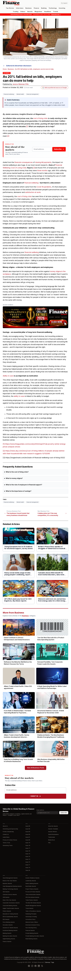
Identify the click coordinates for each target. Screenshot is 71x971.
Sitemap (47, 962)
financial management (32, 94)
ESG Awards (6, 919)
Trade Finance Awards (32, 900)
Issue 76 (28, 851)
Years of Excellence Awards (33, 911)
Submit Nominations (53, 834)
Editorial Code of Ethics (32, 922)
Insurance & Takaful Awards (10, 927)
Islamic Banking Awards (32, 883)
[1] (27, 126)
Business (28, 8)
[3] (34, 168)
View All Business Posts (35, 768)
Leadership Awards (31, 880)
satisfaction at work (33, 192)
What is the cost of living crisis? (17, 472)
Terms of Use (6, 842)
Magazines (38, 11)
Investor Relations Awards (32, 878)
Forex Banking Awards (9, 922)
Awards (30, 11)
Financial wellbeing (9, 94)
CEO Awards (6, 891)
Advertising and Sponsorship (10, 829)
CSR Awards (6, 897)
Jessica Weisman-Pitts (20, 84)
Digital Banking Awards (9, 938)
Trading (15, 11)
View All (28, 870)
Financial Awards (30, 930)
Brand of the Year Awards (10, 880)
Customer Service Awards (10, 894)
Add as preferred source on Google (56, 87)
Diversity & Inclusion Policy (33, 925)
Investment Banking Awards (10, 930)
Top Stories (10, 8)
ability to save (19, 396)
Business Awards (7, 883)
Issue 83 (28, 831)
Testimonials (51, 837)
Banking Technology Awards (10, 889)
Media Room (51, 840)
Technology (53, 8)
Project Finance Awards (32, 889)
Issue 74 (28, 856)
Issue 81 (28, 837)
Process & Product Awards (33, 891)
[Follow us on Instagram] (32, 966)
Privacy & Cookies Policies (10, 840)
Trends (55, 11)
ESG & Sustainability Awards (10, 916)
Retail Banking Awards (31, 938)
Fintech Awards (7, 911)
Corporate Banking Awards (10, 905)
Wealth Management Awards (33, 905)
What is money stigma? (14, 478)
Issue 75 (28, 853)
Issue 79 (28, 842)
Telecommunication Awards (33, 894)
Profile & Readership (8, 831)
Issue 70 (28, 867)
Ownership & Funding (31, 916)
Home (5, 69)
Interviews (19, 8)
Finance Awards (7, 941)
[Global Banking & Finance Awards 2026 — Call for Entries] (35, 317)
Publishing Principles (31, 914)
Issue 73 (28, 859)
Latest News (6, 837)
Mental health (20, 94)
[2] (8, 136)
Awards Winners (52, 831)
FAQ (49, 842)
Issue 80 (28, 840)
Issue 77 (28, 848)
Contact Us (6, 834)
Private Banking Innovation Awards (35, 936)
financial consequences (23, 162)
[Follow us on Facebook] (35, 966)
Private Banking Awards (32, 933)
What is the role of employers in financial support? (24, 485)
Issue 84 (28, 829)
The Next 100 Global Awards (33, 902)
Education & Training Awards (10, 914)
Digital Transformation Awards (11, 908)
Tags (52, 962)
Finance (36, 8)
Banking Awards (7, 933)
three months (42, 170)
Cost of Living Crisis (18, 168)
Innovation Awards (8, 925)
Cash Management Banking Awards (12, 886)
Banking (43, 8)
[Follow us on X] (42, 966)
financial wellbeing (31, 183)
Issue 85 (28, 826)
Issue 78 (28, 845)
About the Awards (53, 826)
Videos (22, 11)
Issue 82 (28, 834)
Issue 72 (28, 862)
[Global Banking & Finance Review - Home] (19, 3)
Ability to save (8, 376)
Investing (62, 8)
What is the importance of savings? (18, 491)
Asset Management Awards (10, 878)
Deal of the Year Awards (9, 900)
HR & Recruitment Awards (32, 897)
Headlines (47, 11)
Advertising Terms (7, 845)
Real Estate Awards (31, 886)
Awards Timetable (53, 829)
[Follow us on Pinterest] (29, 966)
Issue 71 (28, 864)
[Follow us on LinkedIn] (39, 966)
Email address (40, 810)
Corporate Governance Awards (11, 902)
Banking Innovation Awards (10, 936)
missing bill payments (43, 162)
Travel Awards (29, 908)
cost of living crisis (40, 118)
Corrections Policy (30, 919)
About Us (5, 826)
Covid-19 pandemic (44, 187)
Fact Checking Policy (31, 927)
